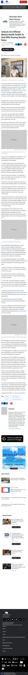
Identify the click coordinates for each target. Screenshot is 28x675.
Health (7, 396)
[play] (2, 673)
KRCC (23, 393)
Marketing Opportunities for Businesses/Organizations (14, 637)
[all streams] (26, 673)
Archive (4, 651)
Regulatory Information (7, 642)
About (4, 628)
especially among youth (17, 90)
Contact (4, 631)
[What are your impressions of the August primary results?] (5, 490)
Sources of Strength (6, 250)
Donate (24, 2)
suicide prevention (16, 399)
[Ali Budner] (4, 411)
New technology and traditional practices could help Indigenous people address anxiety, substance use (18, 536)
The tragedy (23, 85)
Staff (4, 640)
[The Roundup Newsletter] (14, 457)
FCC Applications (6, 645)
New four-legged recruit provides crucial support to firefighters (18, 521)
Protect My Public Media (8, 648)
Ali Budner (10, 42)
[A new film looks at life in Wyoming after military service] (7, 552)
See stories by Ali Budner (14, 428)
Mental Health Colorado (18, 292)
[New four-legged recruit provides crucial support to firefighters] (7, 521)
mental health (15, 396)
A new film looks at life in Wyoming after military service (17, 552)
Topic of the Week (14, 487)
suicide (7, 399)
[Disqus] (14, 591)
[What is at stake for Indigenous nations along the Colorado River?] (5, 480)
